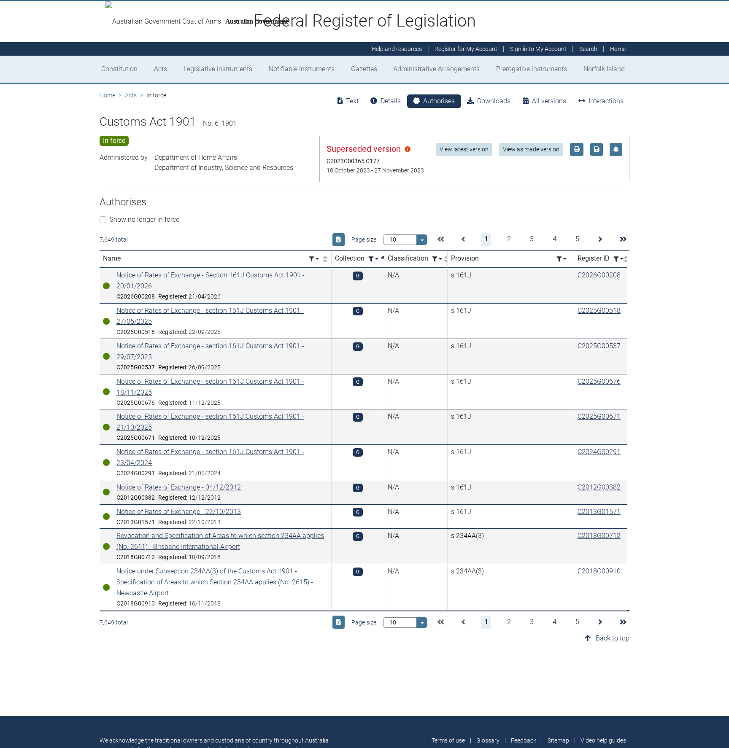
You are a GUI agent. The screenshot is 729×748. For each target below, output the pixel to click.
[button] (440, 239)
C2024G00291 (599, 452)
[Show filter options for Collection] (373, 259)
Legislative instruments (218, 69)
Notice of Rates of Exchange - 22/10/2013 (178, 512)
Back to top (611, 638)
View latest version (464, 149)
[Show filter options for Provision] (561, 259)
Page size (363, 239)
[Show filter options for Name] (314, 259)
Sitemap (558, 740)
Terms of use (448, 740)
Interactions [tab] (606, 101)
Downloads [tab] (493, 101)
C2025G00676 (599, 381)
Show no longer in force (144, 219)
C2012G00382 (599, 487)
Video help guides (603, 740)
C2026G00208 (599, 275)
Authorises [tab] (439, 101)
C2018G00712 (599, 536)
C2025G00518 (599, 311)
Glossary (488, 740)
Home (107, 95)
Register (466, 49)
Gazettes (364, 69)
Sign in (538, 49)
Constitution (119, 69)
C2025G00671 (599, 416)
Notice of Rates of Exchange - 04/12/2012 (178, 487)
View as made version (531, 149)
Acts (160, 69)
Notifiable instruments (302, 69)
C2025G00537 (599, 346)
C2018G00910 (599, 571)
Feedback (523, 740)
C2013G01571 (599, 512)
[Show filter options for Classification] (437, 259)
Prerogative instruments (531, 69)
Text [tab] (352, 101)
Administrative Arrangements (436, 69)
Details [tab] (391, 101)
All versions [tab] (549, 101)
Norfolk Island (604, 69)
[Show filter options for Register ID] (618, 259)
